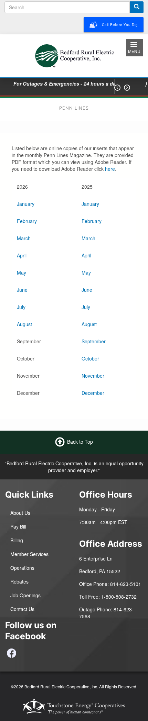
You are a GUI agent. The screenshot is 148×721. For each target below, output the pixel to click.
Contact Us (22, 609)
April (22, 255)
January (25, 203)
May (21, 272)
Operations (22, 567)
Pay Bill (18, 526)
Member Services (29, 554)
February (27, 221)
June (22, 289)
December (93, 392)
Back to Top (80, 441)
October (90, 358)
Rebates (19, 581)
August (24, 324)
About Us (20, 512)
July (21, 306)
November (93, 375)
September (94, 341)
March (24, 238)
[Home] (74, 55)
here (110, 168)
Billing (16, 540)
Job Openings (25, 595)
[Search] (137, 7)
